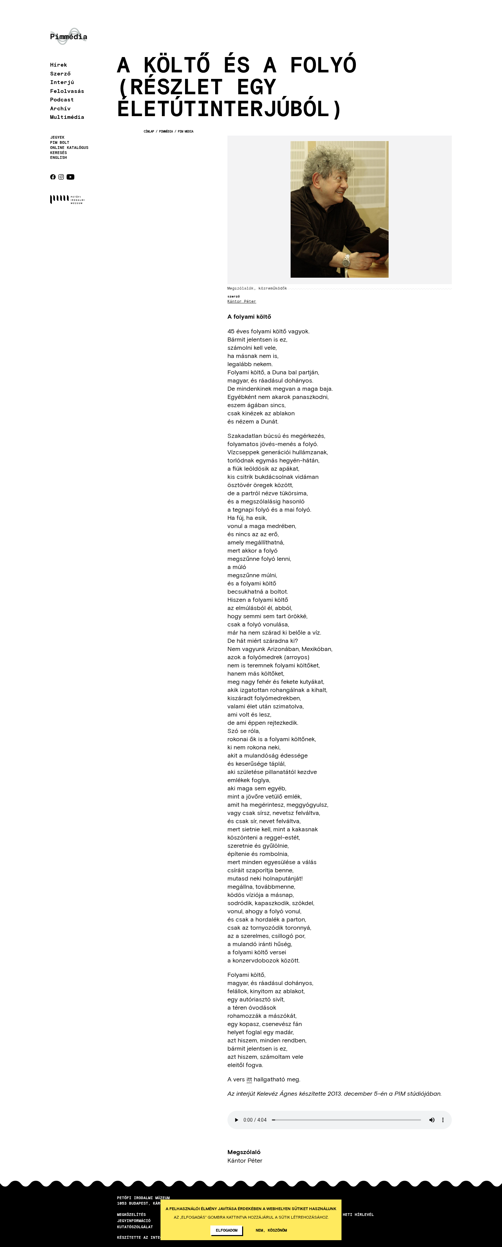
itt (249, 1079)
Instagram (61, 177)
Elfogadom (226, 1230)
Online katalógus (69, 148)
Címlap (149, 131)
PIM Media (185, 131)
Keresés (58, 153)
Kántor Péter (241, 301)
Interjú (62, 82)
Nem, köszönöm (271, 1230)
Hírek (58, 64)
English (58, 157)
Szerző (60, 73)
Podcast (62, 99)
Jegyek (57, 137)
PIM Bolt (59, 142)
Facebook (53, 177)
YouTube (70, 177)
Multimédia (67, 116)
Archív (60, 108)
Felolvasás (67, 90)
